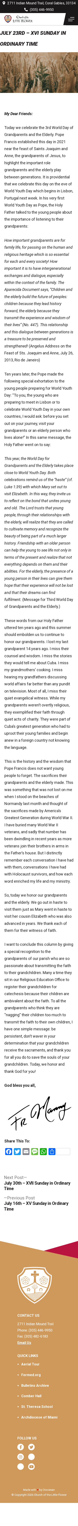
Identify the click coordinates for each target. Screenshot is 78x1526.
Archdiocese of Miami (39, 1417)
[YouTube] (31, 1466)
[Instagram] (20, 1457)
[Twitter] (31, 1447)
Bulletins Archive (35, 1385)
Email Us (24, 1343)
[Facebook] (20, 1447)
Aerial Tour (30, 1364)
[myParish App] (31, 1457)
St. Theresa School (37, 1407)
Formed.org (31, 1375)
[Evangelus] (20, 1466)
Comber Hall (31, 1396)
